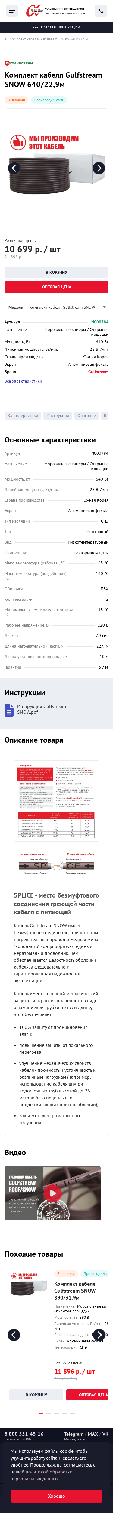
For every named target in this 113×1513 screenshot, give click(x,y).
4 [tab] (64, 1413)
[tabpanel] (53, 1193)
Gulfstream (98, 371)
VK (105, 1434)
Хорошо (56, 1496)
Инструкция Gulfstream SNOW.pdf (41, 709)
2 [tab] (48, 1413)
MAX (93, 1434)
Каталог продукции (60, 27)
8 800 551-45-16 (24, 1434)
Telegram (73, 1434)
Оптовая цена (56, 287)
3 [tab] (56, 1413)
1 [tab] (41, 1413)
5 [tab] (72, 1413)
